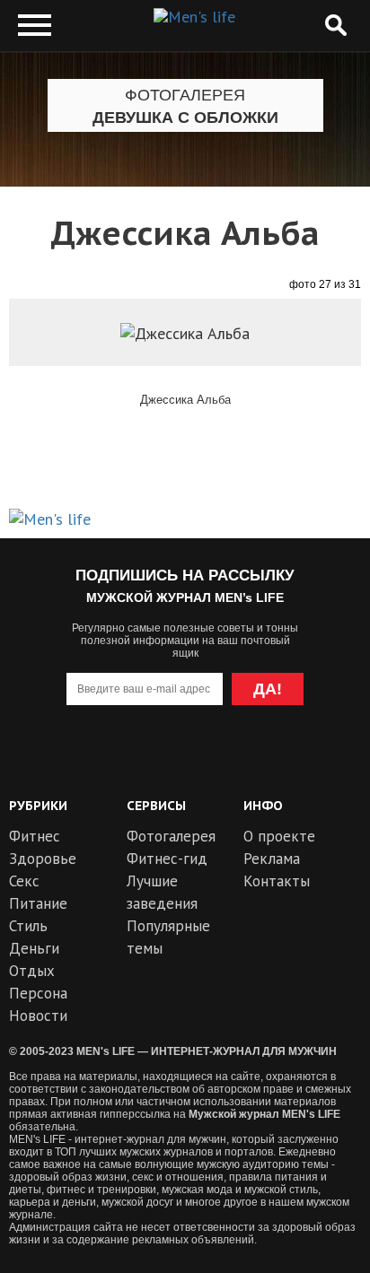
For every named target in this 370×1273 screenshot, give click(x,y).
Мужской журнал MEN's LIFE (264, 1114)
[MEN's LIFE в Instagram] (218, 761)
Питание (38, 903)
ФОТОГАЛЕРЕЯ (185, 95)
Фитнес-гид (167, 858)
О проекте (279, 836)
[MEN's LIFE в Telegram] (152, 761)
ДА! (267, 689)
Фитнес (34, 836)
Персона (38, 993)
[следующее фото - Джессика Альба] (311, 361)
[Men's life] (194, 17)
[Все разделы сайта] (34, 25)
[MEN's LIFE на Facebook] (282, 761)
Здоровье (42, 858)
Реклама (271, 858)
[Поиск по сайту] (335, 25)
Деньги (34, 948)
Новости (38, 1015)
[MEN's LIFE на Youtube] (87, 761)
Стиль (28, 926)
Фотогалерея (171, 836)
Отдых (32, 971)
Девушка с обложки (185, 117)
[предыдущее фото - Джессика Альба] (58, 361)
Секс (24, 881)
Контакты (276, 881)
